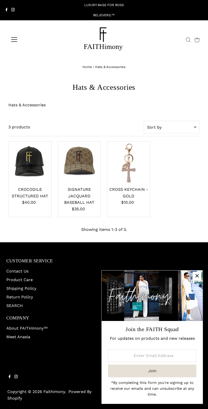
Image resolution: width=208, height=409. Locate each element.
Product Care (19, 279)
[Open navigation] (31, 39)
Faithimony (54, 391)
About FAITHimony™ (27, 328)
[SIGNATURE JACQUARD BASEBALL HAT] (79, 163)
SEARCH (14, 305)
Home (87, 67)
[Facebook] (6, 10)
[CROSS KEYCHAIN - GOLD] (128, 163)
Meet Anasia (18, 336)
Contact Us (17, 271)
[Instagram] (13, 10)
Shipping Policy (21, 288)
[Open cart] (197, 39)
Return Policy (19, 297)
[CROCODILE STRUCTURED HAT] (30, 163)
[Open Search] (188, 39)
